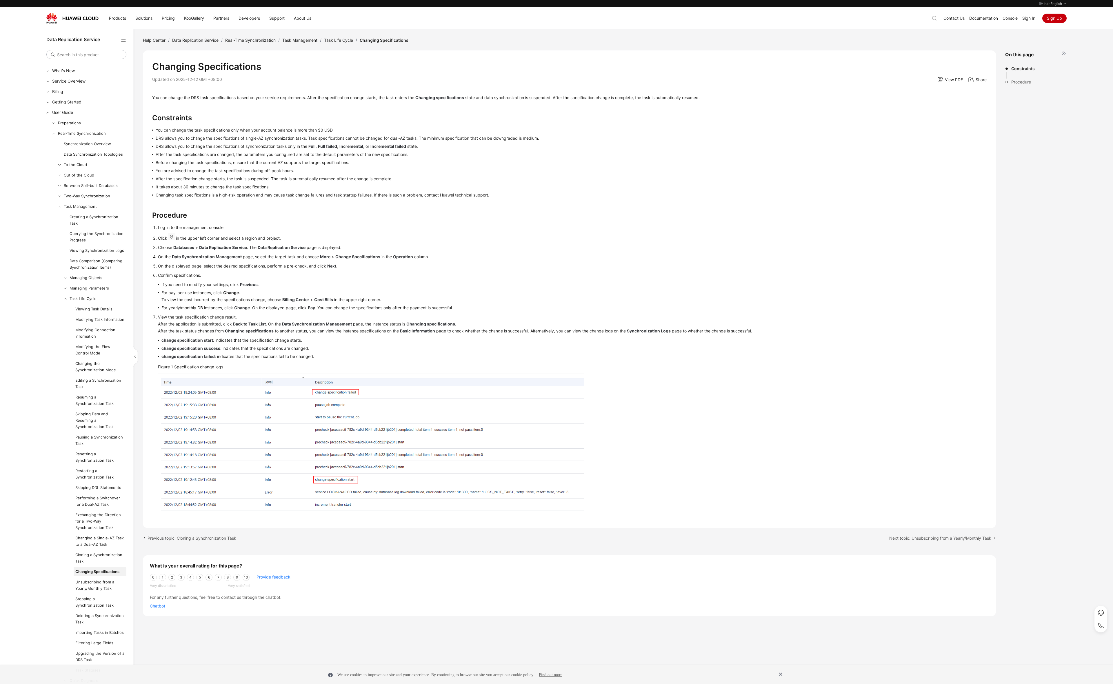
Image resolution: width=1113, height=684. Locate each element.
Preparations (69, 123)
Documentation (983, 18)
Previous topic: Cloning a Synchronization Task (192, 538)
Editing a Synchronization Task (98, 383)
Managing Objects (86, 277)
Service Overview (69, 81)
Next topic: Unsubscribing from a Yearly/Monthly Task (940, 538)
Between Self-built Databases (91, 185)
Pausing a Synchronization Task (99, 440)
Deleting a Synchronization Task (99, 618)
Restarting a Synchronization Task (94, 473)
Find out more (550, 675)
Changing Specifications (97, 571)
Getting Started (66, 101)
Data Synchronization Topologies (93, 154)
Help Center (154, 40)
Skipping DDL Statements (98, 487)
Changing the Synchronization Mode (95, 366)
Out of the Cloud (79, 175)
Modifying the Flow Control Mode (92, 349)
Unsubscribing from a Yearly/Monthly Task (94, 585)
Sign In (1028, 18)
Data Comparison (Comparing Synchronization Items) (96, 264)
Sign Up (1054, 18)
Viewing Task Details (93, 309)
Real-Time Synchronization (82, 133)
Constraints (1023, 68)
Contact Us (954, 18)
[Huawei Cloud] (72, 18)
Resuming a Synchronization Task (94, 400)
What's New (63, 70)
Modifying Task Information (99, 319)
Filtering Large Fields (94, 643)
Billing (57, 91)
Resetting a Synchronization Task (94, 457)
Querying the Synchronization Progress (96, 236)
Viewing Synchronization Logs (97, 250)
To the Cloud (75, 164)
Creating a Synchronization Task (94, 219)
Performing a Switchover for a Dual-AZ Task (97, 501)
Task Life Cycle (83, 298)
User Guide (62, 112)
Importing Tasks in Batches (99, 632)
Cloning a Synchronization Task (98, 557)
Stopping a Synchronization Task (94, 601)
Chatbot (157, 605)
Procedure (1021, 81)
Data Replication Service (195, 40)
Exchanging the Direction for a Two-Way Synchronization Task (98, 521)
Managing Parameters (89, 288)
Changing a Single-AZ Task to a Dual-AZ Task (99, 541)
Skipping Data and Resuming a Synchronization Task (94, 420)
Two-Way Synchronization (87, 196)
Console (1010, 18)
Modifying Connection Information (95, 333)
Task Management (80, 206)
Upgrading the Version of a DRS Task (99, 656)
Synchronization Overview (87, 143)
